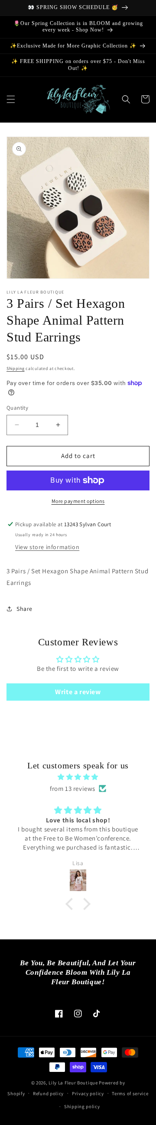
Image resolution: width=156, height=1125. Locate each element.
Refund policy (48, 1093)
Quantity (17, 407)
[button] (10, 99)
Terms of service (130, 1093)
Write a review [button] (78, 691)
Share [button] (24, 609)
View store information (47, 547)
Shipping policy (82, 1106)
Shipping (15, 368)
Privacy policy (88, 1093)
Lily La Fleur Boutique (73, 1083)
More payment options (78, 501)
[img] (78, 777)
